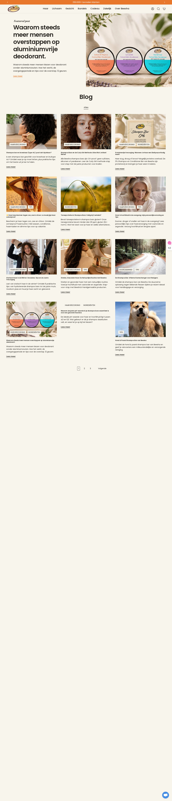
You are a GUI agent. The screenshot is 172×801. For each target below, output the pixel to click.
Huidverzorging (17, 332)
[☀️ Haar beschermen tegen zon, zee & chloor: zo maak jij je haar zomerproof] (31, 194)
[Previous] (7, 2)
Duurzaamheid (125, 269)
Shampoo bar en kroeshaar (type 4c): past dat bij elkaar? (28, 153)
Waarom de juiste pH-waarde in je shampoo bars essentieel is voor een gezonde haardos (85, 312)
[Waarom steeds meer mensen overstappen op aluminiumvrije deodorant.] (31, 319)
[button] (45, 8)
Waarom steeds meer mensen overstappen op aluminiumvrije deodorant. (36, 42)
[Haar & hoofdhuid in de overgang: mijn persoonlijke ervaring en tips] (140, 194)
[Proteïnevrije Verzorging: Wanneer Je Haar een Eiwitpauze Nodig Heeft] (140, 131)
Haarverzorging (18, 144)
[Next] (164, 2)
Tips (30, 207)
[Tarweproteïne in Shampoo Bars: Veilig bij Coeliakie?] (86, 194)
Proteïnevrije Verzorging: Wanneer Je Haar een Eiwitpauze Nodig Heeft (140, 153)
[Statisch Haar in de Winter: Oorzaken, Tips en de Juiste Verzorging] (31, 256)
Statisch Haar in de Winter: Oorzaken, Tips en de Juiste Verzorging (27, 279)
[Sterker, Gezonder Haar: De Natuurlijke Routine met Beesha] (86, 256)
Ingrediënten (143, 144)
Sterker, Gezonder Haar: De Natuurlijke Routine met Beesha (84, 278)
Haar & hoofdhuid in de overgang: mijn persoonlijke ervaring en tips (139, 216)
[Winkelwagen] (164, 9)
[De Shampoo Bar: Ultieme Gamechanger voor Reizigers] (140, 256)
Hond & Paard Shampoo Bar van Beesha (130, 340)
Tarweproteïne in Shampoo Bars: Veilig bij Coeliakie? (81, 215)
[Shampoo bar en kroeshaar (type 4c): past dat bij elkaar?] (31, 131)
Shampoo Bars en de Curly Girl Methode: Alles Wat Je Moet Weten (83, 153)
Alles (86, 107)
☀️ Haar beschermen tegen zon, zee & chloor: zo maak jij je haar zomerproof (30, 216)
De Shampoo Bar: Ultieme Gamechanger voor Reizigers (136, 278)
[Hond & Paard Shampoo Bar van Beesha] (140, 319)
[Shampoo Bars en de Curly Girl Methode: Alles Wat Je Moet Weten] (86, 131)
